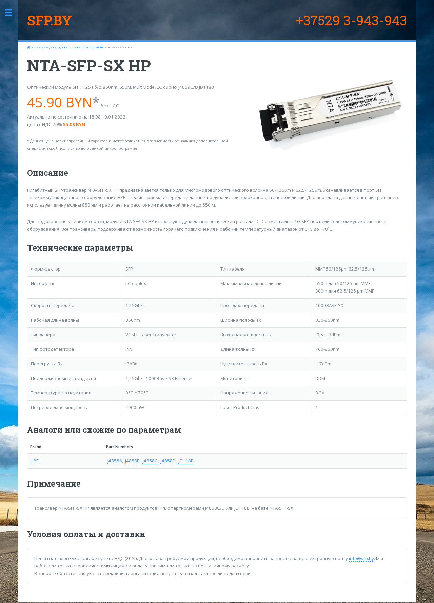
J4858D (168, 461)
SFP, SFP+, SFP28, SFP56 (52, 47)
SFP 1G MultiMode (89, 47)
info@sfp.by (361, 558)
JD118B (186, 461)
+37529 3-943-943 (351, 20)
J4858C (150, 461)
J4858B (132, 461)
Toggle (12, 12)
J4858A (114, 461)
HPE (35, 461)
